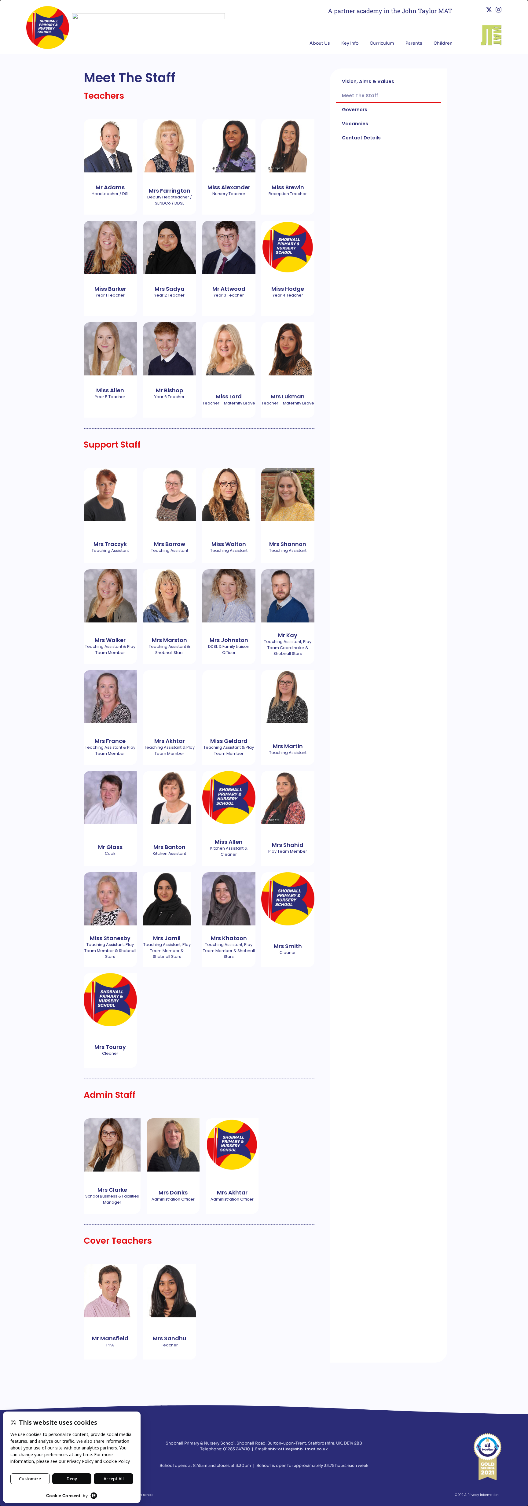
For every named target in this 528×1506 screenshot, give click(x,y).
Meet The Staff (360, 95)
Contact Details (361, 138)
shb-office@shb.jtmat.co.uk (298, 1449)
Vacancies (355, 123)
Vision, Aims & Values (368, 81)
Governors (354, 109)
